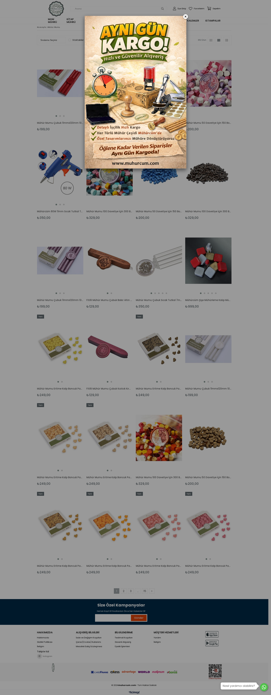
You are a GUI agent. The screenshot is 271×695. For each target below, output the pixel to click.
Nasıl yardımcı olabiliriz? (239, 686)
